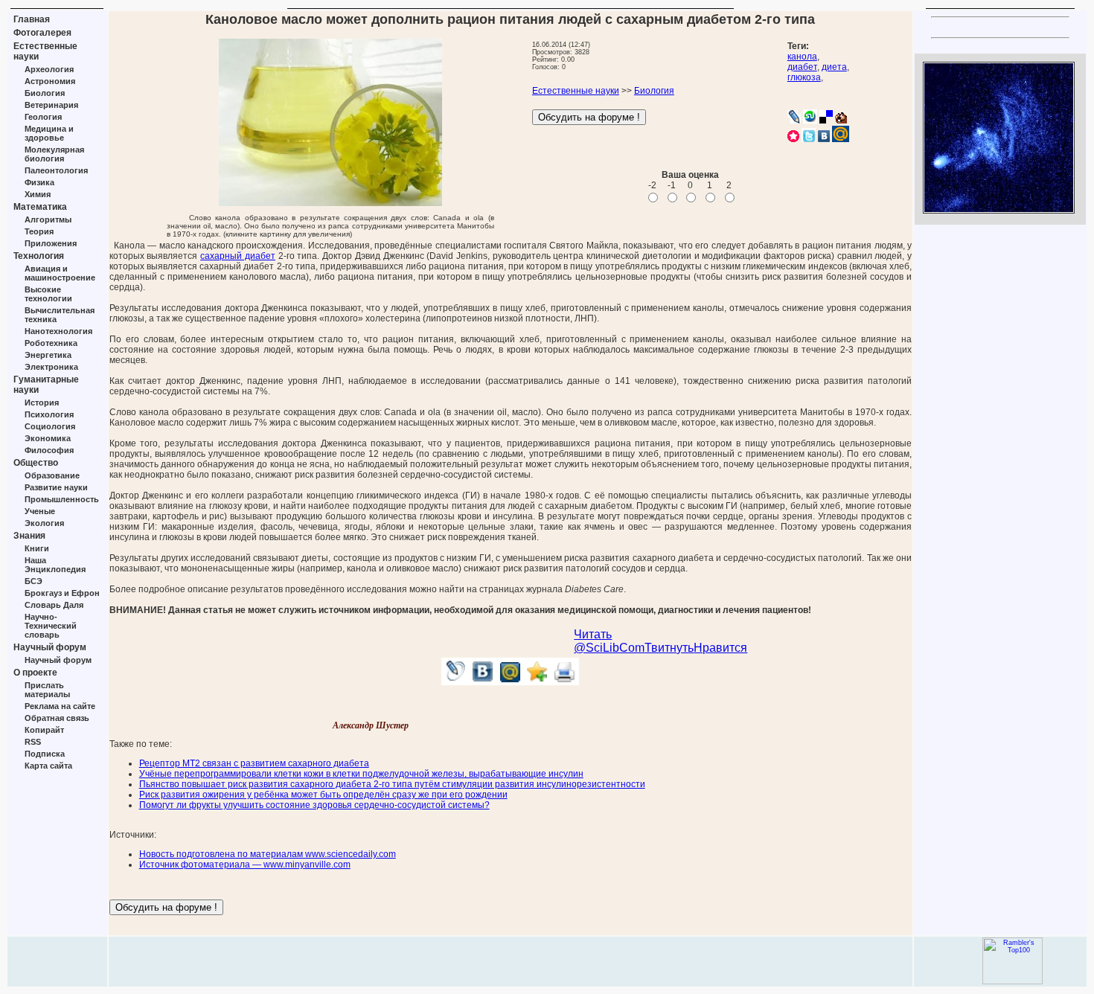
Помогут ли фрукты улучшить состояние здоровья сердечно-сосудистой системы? (314, 805)
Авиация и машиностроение (60, 273)
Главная (31, 19)
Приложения (51, 243)
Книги (37, 548)
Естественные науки (575, 91)
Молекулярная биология (54, 154)
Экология (44, 523)
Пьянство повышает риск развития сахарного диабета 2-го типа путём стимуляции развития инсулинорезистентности (392, 784)
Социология (50, 426)
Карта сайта (48, 765)
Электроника (51, 366)
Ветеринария (51, 104)
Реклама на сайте (60, 706)
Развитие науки (56, 487)
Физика (39, 182)
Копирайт (44, 729)
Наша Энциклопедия (55, 565)
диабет (802, 67)
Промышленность (62, 499)
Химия (38, 194)
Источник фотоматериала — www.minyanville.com (245, 864)
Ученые (40, 511)
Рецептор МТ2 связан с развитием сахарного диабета (254, 763)
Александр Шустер (371, 725)
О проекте (35, 672)
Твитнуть (669, 647)
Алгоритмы (48, 219)
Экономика (48, 438)
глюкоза (804, 77)
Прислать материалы (47, 690)
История (42, 402)
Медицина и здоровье (49, 133)
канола (802, 56)
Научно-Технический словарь (51, 625)
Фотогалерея (42, 33)
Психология (49, 414)
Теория (39, 231)
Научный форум (49, 647)
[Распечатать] (565, 681)
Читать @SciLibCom (609, 641)
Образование (52, 475)
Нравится (720, 647)
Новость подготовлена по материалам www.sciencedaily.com (267, 854)
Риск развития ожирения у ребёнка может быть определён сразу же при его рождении (323, 794)
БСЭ (33, 581)
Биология (45, 93)
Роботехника (51, 343)
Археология (49, 69)
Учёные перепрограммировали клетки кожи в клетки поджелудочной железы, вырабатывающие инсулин (361, 774)
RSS (33, 741)
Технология (38, 256)
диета (834, 67)
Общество (35, 463)
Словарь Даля (54, 604)
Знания (29, 535)
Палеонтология (56, 170)
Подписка (45, 753)
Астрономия (50, 81)
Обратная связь (57, 718)
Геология (43, 116)
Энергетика (48, 354)
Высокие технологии (48, 294)
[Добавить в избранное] (537, 681)
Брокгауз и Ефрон (62, 593)
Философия (49, 450)
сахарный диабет (237, 256)
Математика (40, 207)
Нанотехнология (58, 331)
